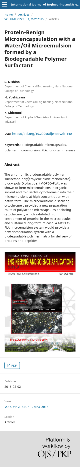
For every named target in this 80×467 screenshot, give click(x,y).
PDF (14, 365)
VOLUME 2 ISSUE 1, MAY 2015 (24, 19)
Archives (23, 15)
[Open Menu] (4, 4)
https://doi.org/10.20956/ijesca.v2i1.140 (42, 134)
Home (8, 15)
